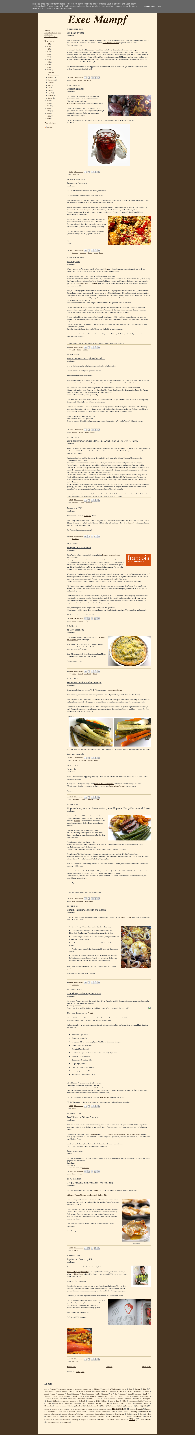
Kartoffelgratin (89, 901)
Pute (83, 1409)
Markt (129, 1403)
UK (125, 1416)
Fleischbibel (78, 1274)
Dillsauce (105, 1394)
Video (147, 1416)
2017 (48, 59)
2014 (48, 67)
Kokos (111, 1401)
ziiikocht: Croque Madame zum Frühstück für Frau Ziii (86, 1195)
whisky (74, 1108)
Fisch (73, 349)
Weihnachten (92, 1420)
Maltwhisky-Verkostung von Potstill (84, 993)
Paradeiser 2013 (74, 508)
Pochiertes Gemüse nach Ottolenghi (84, 682)
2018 (48, 57)
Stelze (64, 1416)
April (50, 93)
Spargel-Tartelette (75, 629)
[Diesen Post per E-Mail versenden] (85, 77)
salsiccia (126, 1412)
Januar (50, 98)
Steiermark (90, 799)
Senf (128, 1414)
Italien (90, 1398)
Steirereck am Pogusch (117, 786)
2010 (48, 106)
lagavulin (148, 1401)
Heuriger (46, 1399)
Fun (81, 1396)
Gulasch (74, 1174)
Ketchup (55, 1401)
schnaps (81, 1414)
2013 (48, 70)
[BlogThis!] (89, 77)
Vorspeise (83, 1420)
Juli (49, 85)
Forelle (55, 1396)
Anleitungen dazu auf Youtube (86, 283)
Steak (48, 1416)
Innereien (81, 1398)
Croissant (76, 1394)
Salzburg (134, 1411)
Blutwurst (57, 1391)
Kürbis (124, 1401)
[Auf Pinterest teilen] (99, 77)
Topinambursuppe (53, 75)
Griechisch (75, 502)
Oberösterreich (111, 1406)
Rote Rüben (82, 1412)
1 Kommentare (78, 1171)
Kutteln (83, 799)
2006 (48, 116)
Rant (96, 1409)
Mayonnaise (82, 760)
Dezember (51, 72)
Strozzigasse (104, 1097)
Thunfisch (92, 1416)
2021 (48, 54)
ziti (58, 1422)
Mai (49, 90)
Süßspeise (78, 1416)
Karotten (74, 432)
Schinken (64, 1414)
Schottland (90, 1414)
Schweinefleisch (90, 432)
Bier (144, 1388)
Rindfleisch (50, 1411)
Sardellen (47, 1414)
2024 (48, 46)
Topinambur (87, 80)
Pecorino (54, 1409)
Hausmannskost (144, 1396)
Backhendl (78, 1389)
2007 (48, 113)
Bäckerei (69, 1389)
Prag (71, 1409)
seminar (110, 1414)
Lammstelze (67, 1403)
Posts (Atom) (80, 1371)
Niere (103, 1406)
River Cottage (62, 1412)
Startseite (47, 30)
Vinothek (57, 1420)
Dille (97, 1394)
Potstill (90, 1013)
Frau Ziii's (93, 1134)
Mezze (74, 621)
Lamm (82, 502)
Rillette (148, 1409)
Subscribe (50, 128)
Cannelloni (120, 1391)
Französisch (75, 799)
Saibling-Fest (73, 261)
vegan (96, 253)
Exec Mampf (97, 19)
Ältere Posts (146, 1366)
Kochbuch (82, 1401)
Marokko (146, 1403)
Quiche (74, 673)
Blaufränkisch (48, 1391)
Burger (105, 1391)
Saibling (85, 349)
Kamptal (113, 1399)
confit (53, 1394)
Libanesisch (98, 1403)
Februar (51, 95)
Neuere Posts (71, 1366)
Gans (86, 1396)
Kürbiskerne (132, 1401)
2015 (48, 64)
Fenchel (130, 1394)
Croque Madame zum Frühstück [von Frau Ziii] (90, 1182)
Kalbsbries (106, 1399)
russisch (98, 1412)
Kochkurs (90, 1401)
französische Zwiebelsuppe (104, 783)
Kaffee (98, 1399)
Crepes (69, 1394)
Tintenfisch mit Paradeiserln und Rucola (86, 909)
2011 (48, 103)
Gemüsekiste (103, 1396)
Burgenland (96, 1391)
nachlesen (85, 1167)
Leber (90, 1403)
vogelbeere (65, 1420)
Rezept (74, 80)
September (51, 80)
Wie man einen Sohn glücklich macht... (86, 358)
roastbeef (72, 1411)
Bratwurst (71, 1391)
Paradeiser (83, 253)
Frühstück (75, 1250)
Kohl (97, 1401)
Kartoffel (136, 1399)
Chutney (146, 1391)
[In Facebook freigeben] (95, 77)
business (112, 1391)
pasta (144, 1405)
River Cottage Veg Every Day (78, 1271)
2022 (48, 52)
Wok (142, 1420)
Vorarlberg (75, 1420)
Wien (87, 621)
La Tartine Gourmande (111, 42)
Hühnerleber (71, 1399)
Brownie (88, 1391)
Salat (119, 1412)
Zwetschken (75, 174)
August (50, 82)
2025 (48, 44)
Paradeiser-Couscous (77, 183)
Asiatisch (53, 1389)
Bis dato (77, 820)
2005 (48, 119)
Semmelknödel (119, 1414)
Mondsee (63, 1406)
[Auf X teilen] (92, 77)
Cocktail (46, 1394)
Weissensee (110, 1420)
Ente (73, 901)
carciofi (129, 1391)
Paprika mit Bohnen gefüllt (80, 1259)
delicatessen (90, 1394)
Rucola (90, 1412)
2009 (48, 108)
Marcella (131, 523)
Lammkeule (57, 1403)
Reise (108, 1409)
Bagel (85, 1389)
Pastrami (46, 1409)
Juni (49, 88)
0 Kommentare (78, 77)
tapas (85, 1416)
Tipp (108, 1416)
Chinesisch (137, 1391)
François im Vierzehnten (79, 547)
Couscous (75, 253)
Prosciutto (77, 1409)
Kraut (117, 1401)
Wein (101, 1419)
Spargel (80, 673)
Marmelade (137, 1403)
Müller (105, 269)
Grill (128, 1396)
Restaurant (80, 621)
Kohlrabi (104, 1401)
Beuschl (137, 1389)
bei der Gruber (126, 917)
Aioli (45, 1389)
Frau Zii (95, 1190)
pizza (65, 1409)
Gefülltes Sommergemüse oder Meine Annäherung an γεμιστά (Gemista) (102, 440)
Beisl (130, 1389)
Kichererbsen (64, 1401)
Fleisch (47, 1396)
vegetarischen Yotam (114, 690)
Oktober (51, 77)
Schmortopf (73, 1414)
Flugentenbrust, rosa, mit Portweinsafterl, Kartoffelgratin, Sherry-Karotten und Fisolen (109, 808)
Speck (142, 1414)
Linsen (108, 1403)
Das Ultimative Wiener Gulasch (82, 1117)
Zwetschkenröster (75, 88)
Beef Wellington (114, 1389)
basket (104, 1389)
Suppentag (72, 768)
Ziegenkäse (51, 1422)
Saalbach (105, 1412)
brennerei (80, 1391)
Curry (83, 1394)
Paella (121, 1406)
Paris (138, 1406)
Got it (161, 6)
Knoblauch (73, 1401)
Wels (117, 1420)
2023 (48, 49)
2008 (48, 111)
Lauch (83, 1403)
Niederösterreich (92, 1406)
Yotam (101, 253)
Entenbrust (79, 901)
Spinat (149, 1414)
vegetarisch (87, 673)
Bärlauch (96, 1389)
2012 (48, 100)
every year (87, 515)
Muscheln (71, 1406)
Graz (112, 1396)
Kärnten (120, 1399)
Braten (64, 1391)
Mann (122, 1403)
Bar (90, 1389)
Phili (60, 1409)
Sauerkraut (55, 1414)
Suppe (80, 80)
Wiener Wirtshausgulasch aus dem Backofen (124, 1134)
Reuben (132, 1409)
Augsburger (62, 1389)
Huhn (63, 1398)
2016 (48, 62)
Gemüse (74, 760)
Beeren (124, 1389)
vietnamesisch (48, 1420)
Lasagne (76, 1403)
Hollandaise (55, 1399)
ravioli (102, 1409)
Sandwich (144, 1411)
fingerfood (138, 1394)
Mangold (115, 1403)
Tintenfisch (75, 984)
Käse (48, 1401)
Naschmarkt (80, 1406)
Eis (111, 1394)
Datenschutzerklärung (51, 37)
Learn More (149, 6)
